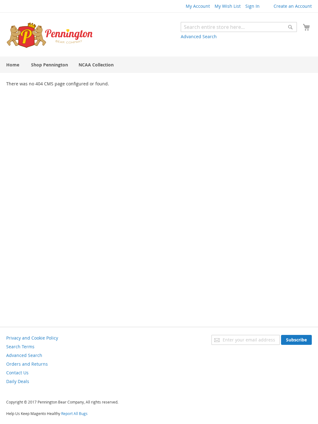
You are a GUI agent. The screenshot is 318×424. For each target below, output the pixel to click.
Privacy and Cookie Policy (32, 338)
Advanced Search (199, 36)
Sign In (252, 6)
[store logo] (49, 35)
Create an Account (293, 6)
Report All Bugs (74, 413)
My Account (198, 6)
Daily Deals (17, 381)
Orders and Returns (27, 364)
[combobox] (239, 27)
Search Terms (20, 347)
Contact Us (17, 373)
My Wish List (228, 6)
